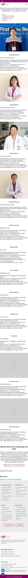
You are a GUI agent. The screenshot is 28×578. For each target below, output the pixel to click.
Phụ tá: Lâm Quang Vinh (14, 426)
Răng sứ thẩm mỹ (7, 19)
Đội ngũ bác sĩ (5, 509)
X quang (5, 20)
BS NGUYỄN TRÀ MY (14, 104)
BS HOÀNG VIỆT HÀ (14, 153)
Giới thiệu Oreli (5, 507)
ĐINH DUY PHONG (14, 247)
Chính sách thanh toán (21, 511)
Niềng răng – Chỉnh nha (8, 17)
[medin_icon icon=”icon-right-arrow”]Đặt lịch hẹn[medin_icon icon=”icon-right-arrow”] (14, 465)
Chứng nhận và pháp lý (7, 517)
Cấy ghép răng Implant (8, 16)
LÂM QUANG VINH (14, 314)
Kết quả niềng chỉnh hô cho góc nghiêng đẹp (11, 556)
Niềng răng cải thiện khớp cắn (7, 554)
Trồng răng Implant (6, 487)
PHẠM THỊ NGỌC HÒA (14, 292)
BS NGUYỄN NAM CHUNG (14, 202)
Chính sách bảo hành (21, 513)
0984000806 (21, 113)
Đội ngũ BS (19, 525)
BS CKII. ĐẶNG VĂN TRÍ (14, 55)
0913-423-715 (21, 64)
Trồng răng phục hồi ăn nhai (7, 551)
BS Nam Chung (18, 577)
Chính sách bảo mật (20, 507)
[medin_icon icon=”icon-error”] (6, 470)
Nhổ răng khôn (5, 500)
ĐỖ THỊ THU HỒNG (14, 270)
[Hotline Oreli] (3, 575)
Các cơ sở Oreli (19, 496)
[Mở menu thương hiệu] (2, 1)
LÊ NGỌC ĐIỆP (14, 336)
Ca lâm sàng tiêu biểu (7, 515)
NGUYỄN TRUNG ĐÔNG (14, 225)
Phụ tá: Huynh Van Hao (14, 381)
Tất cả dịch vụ (9, 525)
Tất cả (4, 14)
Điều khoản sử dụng (20, 509)
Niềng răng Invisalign (7, 496)
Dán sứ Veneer (5, 498)
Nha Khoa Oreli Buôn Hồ (21, 494)
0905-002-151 (21, 161)
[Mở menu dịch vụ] (26, 4)
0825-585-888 (21, 233)
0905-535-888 (21, 211)
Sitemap (18, 519)
